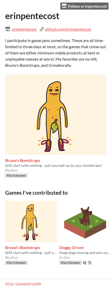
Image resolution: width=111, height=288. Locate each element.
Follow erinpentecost (87, 6)
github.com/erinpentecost (68, 29)
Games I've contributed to (36, 192)
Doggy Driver (71, 247)
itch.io (9, 283)
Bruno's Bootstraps (22, 160)
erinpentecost (24, 29)
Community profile (28, 283)
